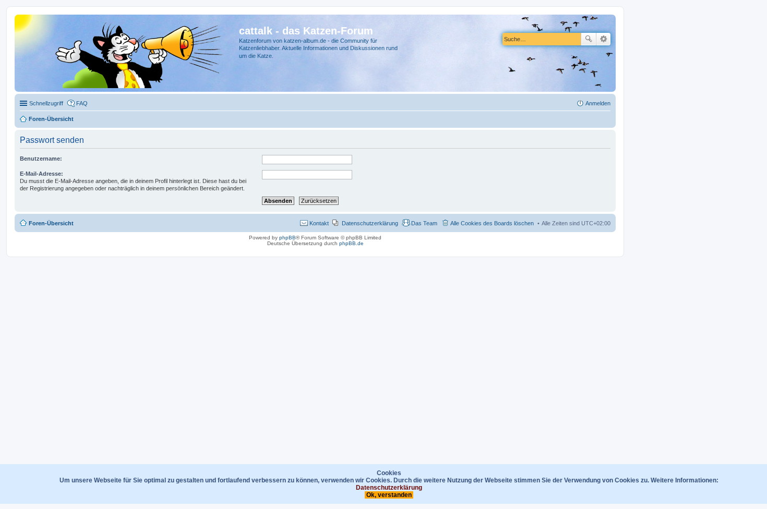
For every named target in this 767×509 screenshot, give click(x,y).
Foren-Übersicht (51, 223)
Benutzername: (41, 158)
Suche (588, 39)
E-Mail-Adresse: (41, 174)
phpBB (287, 237)
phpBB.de (351, 243)
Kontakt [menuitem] (319, 223)
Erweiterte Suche (603, 39)
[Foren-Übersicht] (128, 53)
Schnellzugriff (46, 103)
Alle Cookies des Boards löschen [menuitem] (492, 223)
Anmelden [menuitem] (597, 103)
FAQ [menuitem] (82, 103)
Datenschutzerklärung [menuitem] (370, 223)
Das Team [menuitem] (424, 223)
